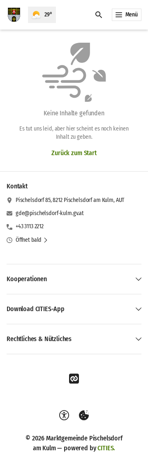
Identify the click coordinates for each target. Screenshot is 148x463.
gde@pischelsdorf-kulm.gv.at (50, 213)
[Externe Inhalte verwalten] (84, 415)
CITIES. (106, 448)
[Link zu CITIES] (74, 379)
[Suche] (98, 14)
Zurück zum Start (73, 153)
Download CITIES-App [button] (36, 309)
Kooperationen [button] (27, 279)
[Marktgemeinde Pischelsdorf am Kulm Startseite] (14, 14)
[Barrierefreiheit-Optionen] (64, 415)
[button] (32, 240)
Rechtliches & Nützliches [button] (39, 339)
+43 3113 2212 (30, 226)
